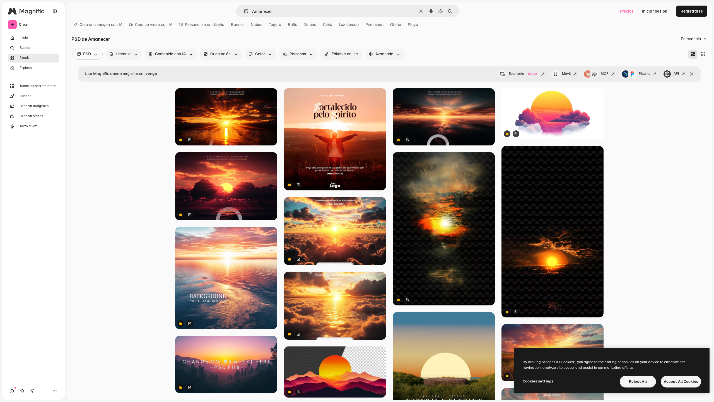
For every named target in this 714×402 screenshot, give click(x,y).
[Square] (702, 54)
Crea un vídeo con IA (153, 24)
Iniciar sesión (654, 11)
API (676, 73)
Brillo (292, 24)
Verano (310, 24)
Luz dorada (349, 24)
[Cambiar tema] (32, 390)
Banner (237, 24)
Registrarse (692, 11)
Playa (413, 24)
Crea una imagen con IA (100, 24)
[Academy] (22, 390)
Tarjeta (275, 24)
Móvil (566, 73)
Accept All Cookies (681, 381)
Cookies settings (538, 381)
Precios (627, 11)
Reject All (638, 381)
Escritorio (523, 73)
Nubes (256, 24)
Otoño (395, 24)
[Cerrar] (691, 74)
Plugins (644, 73)
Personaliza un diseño (204, 24)
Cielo (327, 24)
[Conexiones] (12, 390)
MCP (605, 73)
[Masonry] (692, 54)
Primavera (374, 24)
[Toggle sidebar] (54, 11)
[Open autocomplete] (244, 11)
